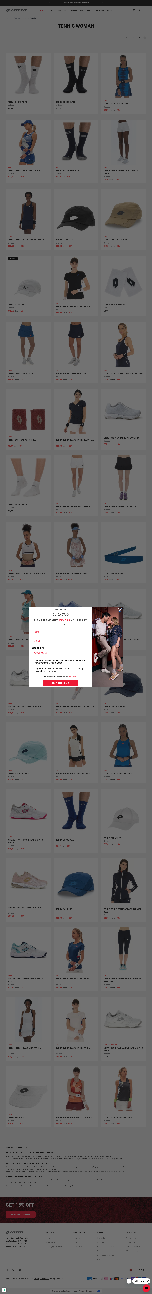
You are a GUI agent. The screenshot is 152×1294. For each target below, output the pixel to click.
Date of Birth (38, 648)
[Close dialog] (120, 610)
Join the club (60, 682)
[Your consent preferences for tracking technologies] (4, 1290)
